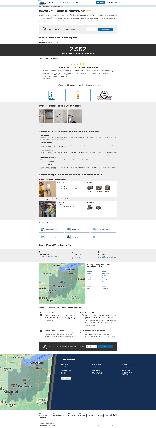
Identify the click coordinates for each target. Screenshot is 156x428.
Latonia (104, 284)
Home (40, 6)
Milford (88, 269)
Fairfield (89, 286)
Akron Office (64, 364)
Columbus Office (66, 370)
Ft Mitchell (89, 284)
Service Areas (59, 2)
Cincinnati (89, 271)
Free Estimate (100, 2)
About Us (67, 2)
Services (51, 2)
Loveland (89, 277)
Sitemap (115, 425)
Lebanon (104, 271)
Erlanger (104, 281)
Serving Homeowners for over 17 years (49, 40)
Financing (68, 413)
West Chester (90, 279)
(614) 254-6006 (76, 257)
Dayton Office (95, 370)
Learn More (89, 192)
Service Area (79, 413)
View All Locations (66, 378)
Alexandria (105, 288)
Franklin (89, 288)
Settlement (56, 125)
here (83, 258)
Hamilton (89, 273)
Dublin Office (126, 370)
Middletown (90, 275)
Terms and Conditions (103, 425)
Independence (105, 273)
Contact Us (74, 2)
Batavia (104, 277)
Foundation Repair (43, 415)
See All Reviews (46, 78)
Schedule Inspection (105, 29)
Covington (104, 269)
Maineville (104, 279)
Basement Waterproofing (58, 415)
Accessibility (110, 425)
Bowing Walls (42, 125)
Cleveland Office (127, 364)
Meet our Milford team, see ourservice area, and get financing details (107, 257)
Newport (104, 275)
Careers (54, 413)
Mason (88, 281)
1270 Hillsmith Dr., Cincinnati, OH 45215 (49, 256)
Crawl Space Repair (81, 415)
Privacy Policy (95, 425)
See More (41, 21)
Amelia (104, 286)
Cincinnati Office (96, 364)
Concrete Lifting (42, 417)
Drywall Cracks (72, 125)
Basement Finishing (70, 415)
